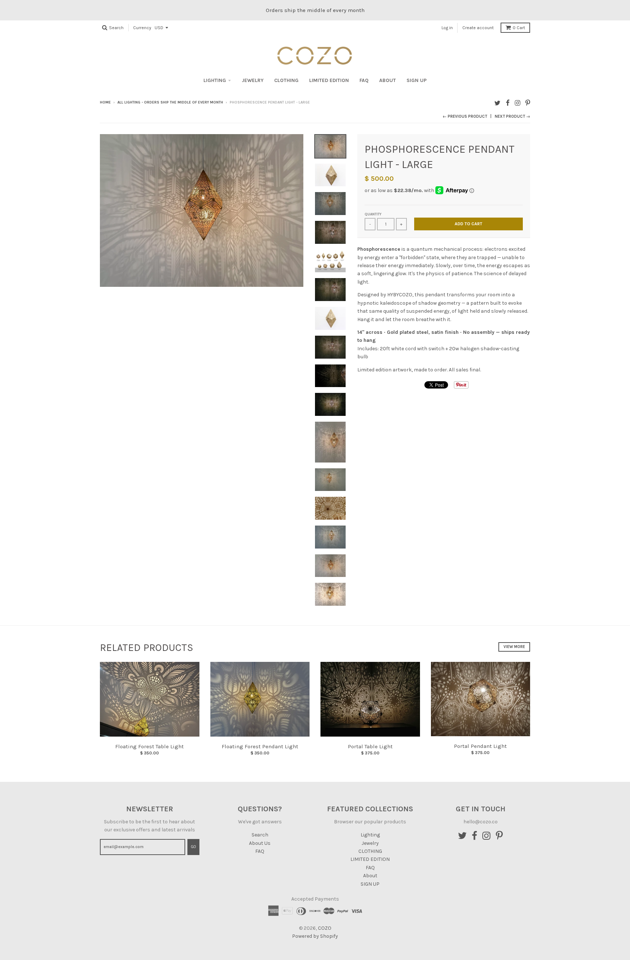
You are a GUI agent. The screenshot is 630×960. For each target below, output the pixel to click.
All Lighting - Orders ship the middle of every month (170, 102)
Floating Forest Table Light (149, 746)
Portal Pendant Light (480, 746)
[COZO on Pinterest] (527, 103)
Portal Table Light (370, 746)
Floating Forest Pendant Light (260, 746)
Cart (519, 27)
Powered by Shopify (315, 936)
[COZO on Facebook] (508, 103)
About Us (260, 843)
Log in (447, 27)
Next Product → (512, 116)
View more (514, 646)
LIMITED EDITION (329, 80)
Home (105, 102)
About (387, 80)
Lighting (214, 80)
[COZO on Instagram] (517, 103)
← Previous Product (465, 116)
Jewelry (253, 80)
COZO (324, 928)
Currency (142, 27)
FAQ (364, 80)
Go (193, 846)
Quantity (373, 214)
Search (260, 835)
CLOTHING (286, 80)
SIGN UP (417, 80)
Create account (478, 27)
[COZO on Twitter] (497, 103)
